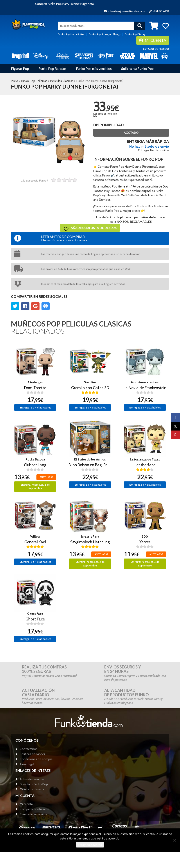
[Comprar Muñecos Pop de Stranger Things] (84, 55)
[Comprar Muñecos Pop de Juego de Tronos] (62, 55)
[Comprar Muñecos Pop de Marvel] (149, 55)
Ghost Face (35, 614)
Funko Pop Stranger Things (105, 34)
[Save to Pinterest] (175, 435)
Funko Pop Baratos (52, 69)
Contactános (29, 749)
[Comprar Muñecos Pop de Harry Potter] (106, 55)
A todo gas (35, 382)
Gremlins (90, 382)
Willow (35, 536)
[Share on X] (175, 426)
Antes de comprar (32, 779)
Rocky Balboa (35, 459)
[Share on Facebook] (175, 417)
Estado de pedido (156, 48)
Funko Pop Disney (135, 34)
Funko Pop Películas (34, 81)
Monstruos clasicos (145, 382)
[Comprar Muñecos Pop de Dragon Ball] (20, 55)
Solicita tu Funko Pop (137, 69)
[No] (174, 840)
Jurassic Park (90, 536)
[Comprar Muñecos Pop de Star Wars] (128, 55)
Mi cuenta (155, 40)
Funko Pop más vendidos (94, 69)
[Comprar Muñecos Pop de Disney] (41, 55)
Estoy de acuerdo (90, 844)
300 (145, 536)
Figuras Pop (20, 69)
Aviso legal (27, 764)
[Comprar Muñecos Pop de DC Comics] (164, 55)
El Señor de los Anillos (90, 459)
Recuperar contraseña (34, 809)
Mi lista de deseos (32, 789)
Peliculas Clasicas (62, 81)
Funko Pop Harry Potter (71, 34)
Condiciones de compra (36, 759)
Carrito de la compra (33, 814)
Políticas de (32, 754)
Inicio (14, 81)
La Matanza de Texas (145, 459)
